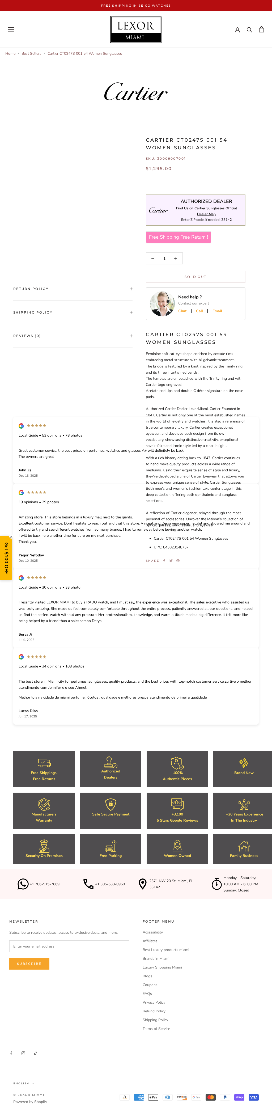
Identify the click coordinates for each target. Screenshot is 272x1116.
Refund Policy (154, 1011)
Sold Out (195, 277)
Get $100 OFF (6, 558)
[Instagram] (23, 1053)
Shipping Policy (33, 312)
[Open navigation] (11, 29)
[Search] (249, 29)
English (21, 1083)
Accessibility (153, 932)
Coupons (150, 984)
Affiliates (150, 941)
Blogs (147, 976)
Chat (182, 311)
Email (217, 311)
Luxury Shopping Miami (162, 967)
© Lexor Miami (29, 1095)
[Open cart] (261, 29)
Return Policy (31, 289)
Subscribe (29, 964)
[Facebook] (164, 560)
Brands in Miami (156, 958)
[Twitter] (171, 560)
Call (199, 311)
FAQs (147, 993)
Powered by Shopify (30, 1101)
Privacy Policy (154, 1002)
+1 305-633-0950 (110, 884)
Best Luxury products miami (166, 949)
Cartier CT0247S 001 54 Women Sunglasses (85, 53)
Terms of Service (156, 1028)
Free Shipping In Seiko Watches (136, 5)
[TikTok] (35, 1053)
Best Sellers (31, 53)
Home (10, 53)
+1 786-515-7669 (45, 884)
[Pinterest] (178, 560)
